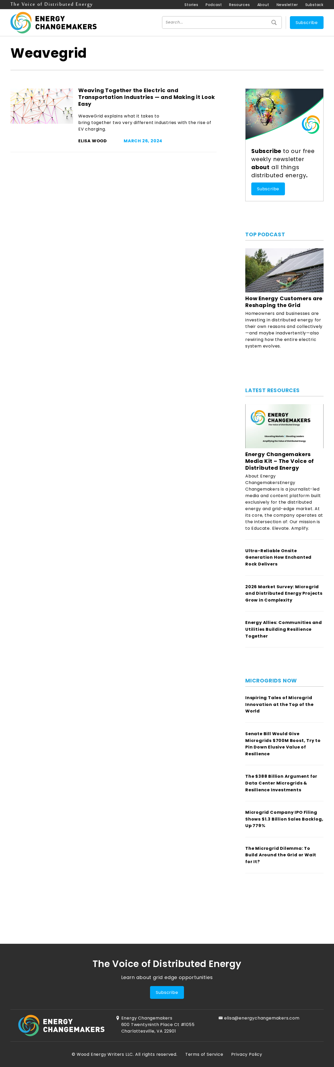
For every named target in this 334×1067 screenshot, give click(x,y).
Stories (191, 4)
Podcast (214, 4)
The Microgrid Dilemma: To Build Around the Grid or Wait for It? (280, 855)
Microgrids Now (271, 680)
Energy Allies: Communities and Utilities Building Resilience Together (283, 629)
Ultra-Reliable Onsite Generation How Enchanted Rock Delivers (278, 557)
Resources (239, 4)
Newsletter (287, 4)
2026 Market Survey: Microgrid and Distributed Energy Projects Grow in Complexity (284, 593)
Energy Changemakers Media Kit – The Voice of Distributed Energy (279, 461)
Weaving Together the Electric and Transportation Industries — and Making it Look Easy (146, 97)
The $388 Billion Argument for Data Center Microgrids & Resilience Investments (281, 783)
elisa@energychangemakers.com (261, 1018)
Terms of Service (204, 1054)
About (263, 4)
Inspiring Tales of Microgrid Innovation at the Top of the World (279, 704)
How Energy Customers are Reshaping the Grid (284, 302)
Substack (314, 4)
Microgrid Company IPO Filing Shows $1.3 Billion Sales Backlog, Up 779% (284, 819)
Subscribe (307, 23)
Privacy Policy (246, 1054)
